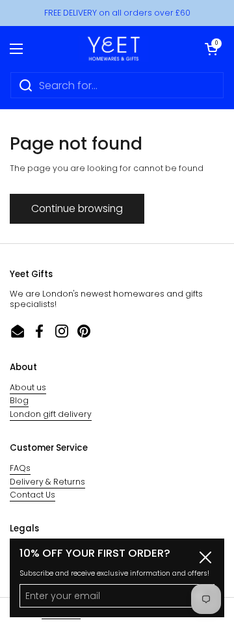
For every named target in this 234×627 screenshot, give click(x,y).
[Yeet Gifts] (114, 49)
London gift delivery (51, 414)
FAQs (20, 468)
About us (28, 387)
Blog (19, 400)
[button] (211, 49)
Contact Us (32, 494)
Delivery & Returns (47, 481)
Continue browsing (77, 208)
